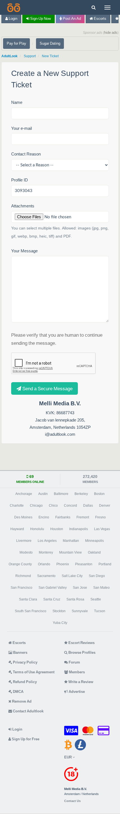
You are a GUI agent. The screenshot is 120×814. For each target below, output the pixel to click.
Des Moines (23, 517)
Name (16, 102)
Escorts (99, 18)
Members (76, 672)
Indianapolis (78, 529)
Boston (99, 493)
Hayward (17, 529)
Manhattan (71, 540)
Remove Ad (21, 701)
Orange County (20, 564)
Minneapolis (94, 540)
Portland (105, 564)
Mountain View (70, 552)
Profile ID (19, 180)
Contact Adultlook (28, 711)
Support (30, 56)
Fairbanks (62, 517)
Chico (53, 505)
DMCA (17, 691)
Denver (104, 505)
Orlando (44, 564)
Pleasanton (83, 564)
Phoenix (62, 564)
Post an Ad (71, 18)
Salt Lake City (72, 576)
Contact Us (72, 801)
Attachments (22, 206)
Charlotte (17, 505)
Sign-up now (40, 18)
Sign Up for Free (25, 739)
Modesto (26, 552)
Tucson (99, 611)
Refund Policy (24, 682)
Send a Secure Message (47, 388)
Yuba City (60, 622)
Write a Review (80, 682)
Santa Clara (28, 599)
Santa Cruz (51, 599)
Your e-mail (21, 128)
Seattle (95, 599)
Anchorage (23, 493)
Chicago (36, 505)
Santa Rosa (75, 599)
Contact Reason (26, 154)
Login (12, 18)
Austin (43, 493)
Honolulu (37, 529)
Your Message (24, 251)
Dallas (88, 505)
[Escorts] (13, 7)
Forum (74, 662)
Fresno (100, 517)
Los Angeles (47, 540)
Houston (56, 529)
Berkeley (81, 493)
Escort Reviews (81, 643)
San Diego (97, 576)
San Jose (80, 587)
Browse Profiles (81, 652)
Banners (19, 652)
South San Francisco (30, 611)
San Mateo (101, 587)
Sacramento (46, 576)
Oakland (94, 552)
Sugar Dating (50, 43)
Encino (44, 517)
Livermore (24, 540)
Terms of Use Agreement (33, 672)
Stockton (59, 611)
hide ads (110, 32)
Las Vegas (102, 529)
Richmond (23, 576)
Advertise (76, 691)
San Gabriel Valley (53, 587)
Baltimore (61, 493)
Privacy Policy (24, 662)
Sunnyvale (80, 611)
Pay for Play (16, 43)
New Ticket (50, 56)
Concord (70, 505)
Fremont (82, 517)
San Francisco (21, 587)
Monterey (46, 552)
